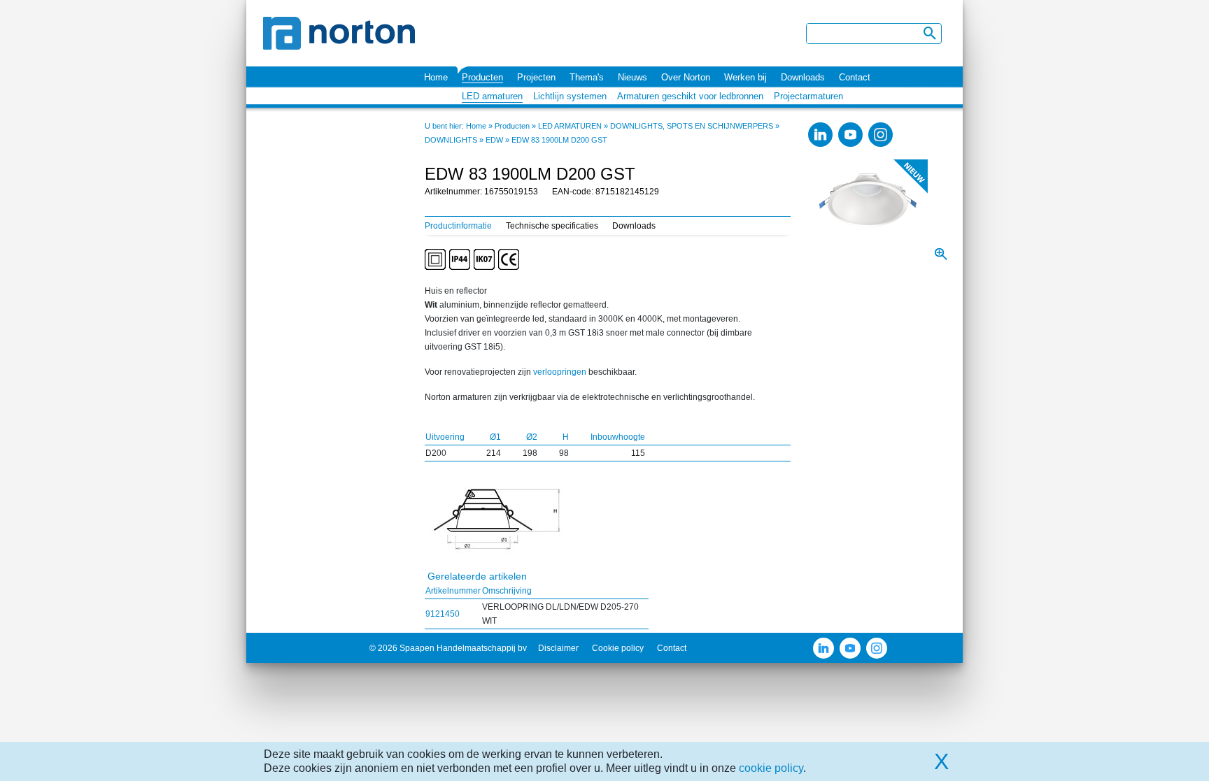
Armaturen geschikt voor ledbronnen (690, 96)
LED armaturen (492, 96)
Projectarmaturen (808, 96)
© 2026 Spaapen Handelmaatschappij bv (448, 648)
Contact (854, 77)
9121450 (442, 614)
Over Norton (685, 77)
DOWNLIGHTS (451, 140)
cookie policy (771, 768)
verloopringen (559, 372)
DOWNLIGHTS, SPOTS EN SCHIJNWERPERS (691, 126)
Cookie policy (618, 648)
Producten (482, 77)
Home (436, 77)
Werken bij (745, 77)
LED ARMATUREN (570, 126)
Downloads (803, 77)
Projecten (536, 77)
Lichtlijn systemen (570, 96)
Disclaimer (558, 648)
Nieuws (632, 77)
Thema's (587, 77)
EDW (494, 140)
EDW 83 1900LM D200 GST (559, 140)
